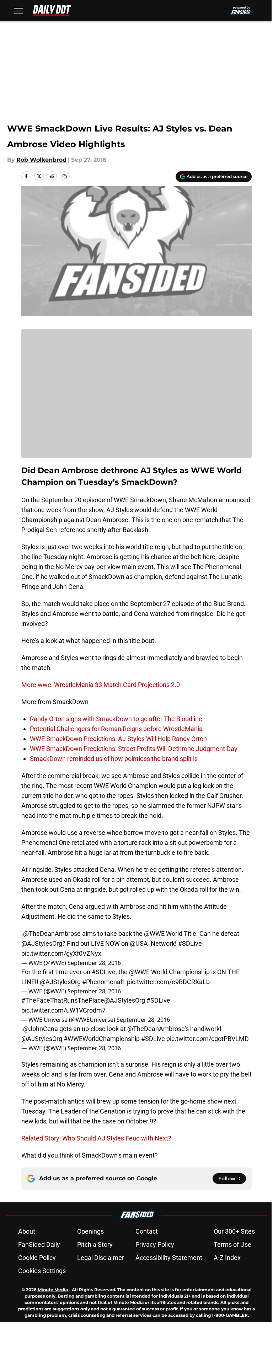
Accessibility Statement (168, 1257)
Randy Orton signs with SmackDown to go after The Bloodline (116, 719)
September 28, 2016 (94, 963)
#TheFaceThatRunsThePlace (62, 1000)
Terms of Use (232, 1244)
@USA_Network (152, 943)
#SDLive (190, 943)
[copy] (65, 176)
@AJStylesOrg (41, 943)
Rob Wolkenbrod (41, 159)
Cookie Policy (37, 1257)
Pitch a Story (95, 1244)
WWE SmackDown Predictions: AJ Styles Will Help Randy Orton (118, 738)
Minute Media (53, 1289)
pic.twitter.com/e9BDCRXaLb (168, 982)
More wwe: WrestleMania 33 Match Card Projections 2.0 (100, 684)
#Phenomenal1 (103, 982)
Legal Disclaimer (100, 1257)
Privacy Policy (154, 1244)
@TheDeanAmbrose (52, 933)
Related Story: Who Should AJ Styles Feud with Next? (96, 1138)
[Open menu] (18, 10)
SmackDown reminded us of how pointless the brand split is (114, 758)
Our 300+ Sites (234, 1231)
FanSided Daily (39, 1244)
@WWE (154, 933)
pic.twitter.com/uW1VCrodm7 (63, 1010)
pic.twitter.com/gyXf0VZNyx (61, 953)
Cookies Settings (42, 1270)
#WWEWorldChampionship (102, 1038)
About (26, 1231)
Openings (90, 1231)
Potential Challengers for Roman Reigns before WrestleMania (116, 728)
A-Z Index (227, 1257)
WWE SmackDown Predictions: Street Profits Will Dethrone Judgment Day (133, 748)
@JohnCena (40, 1028)
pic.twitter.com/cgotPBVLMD (207, 1038)
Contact (146, 1231)
